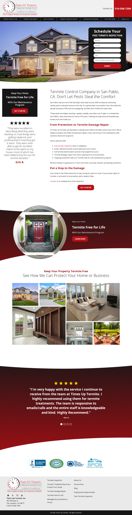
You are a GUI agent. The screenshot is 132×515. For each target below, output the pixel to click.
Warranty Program (91, 19)
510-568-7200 (123, 8)
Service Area (79, 484)
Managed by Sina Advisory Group (57, 500)
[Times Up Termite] (20, 8)
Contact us (54, 181)
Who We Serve (110, 19)
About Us (125, 19)
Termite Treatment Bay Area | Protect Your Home (59, 485)
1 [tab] (61, 424)
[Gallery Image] (25, 294)
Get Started (85, 187)
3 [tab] (67, 424)
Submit (107, 66)
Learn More (80, 239)
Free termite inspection (63, 146)
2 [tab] (64, 424)
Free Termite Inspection (83, 496)
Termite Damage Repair (68, 19)
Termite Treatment (30, 19)
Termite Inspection (10, 19)
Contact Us (107, 8)
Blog (76, 488)
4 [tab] (70, 424)
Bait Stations (49, 19)
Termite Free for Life (55, 495)
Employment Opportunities (84, 492)
